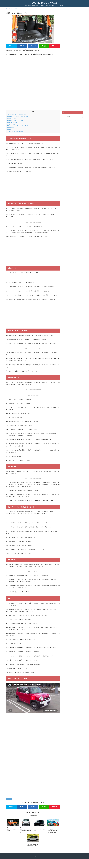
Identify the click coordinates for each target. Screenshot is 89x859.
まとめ (9, 129)
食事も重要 (10, 127)
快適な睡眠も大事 (12, 122)
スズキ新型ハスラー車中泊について (16, 114)
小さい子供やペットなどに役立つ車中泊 (18, 126)
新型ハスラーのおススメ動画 (15, 131)
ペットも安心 (11, 124)
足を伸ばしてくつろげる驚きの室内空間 (18, 116)
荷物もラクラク (11, 118)
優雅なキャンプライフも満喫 (15, 120)
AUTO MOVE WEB (44, 2)
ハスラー (9, 799)
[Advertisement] (33, 71)
